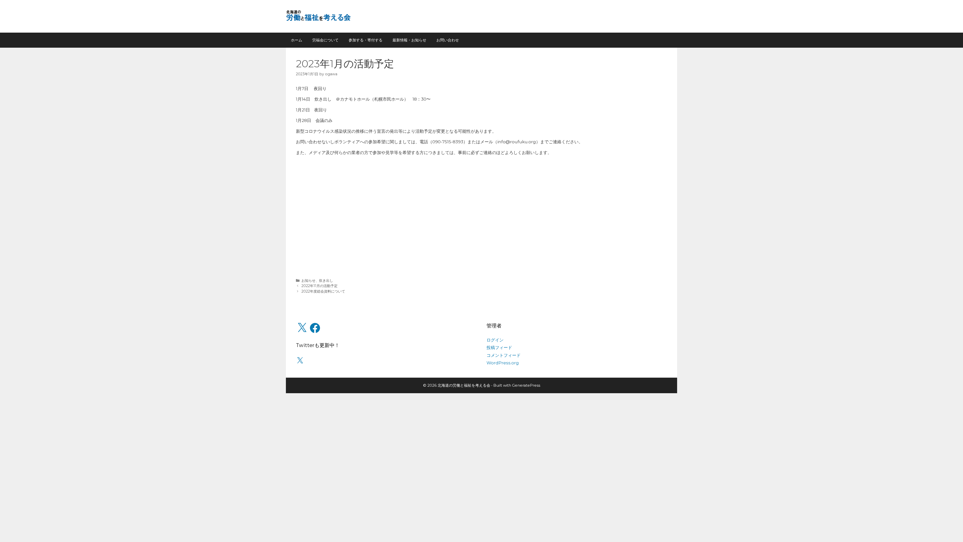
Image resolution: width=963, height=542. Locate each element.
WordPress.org (503, 362)
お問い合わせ (447, 40)
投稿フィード (499, 347)
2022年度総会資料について (323, 291)
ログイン (495, 340)
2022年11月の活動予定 (319, 286)
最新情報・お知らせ (409, 40)
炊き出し (326, 280)
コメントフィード (504, 355)
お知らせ (308, 280)
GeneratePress (526, 385)
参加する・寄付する (365, 40)
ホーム (296, 40)
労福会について (325, 40)
